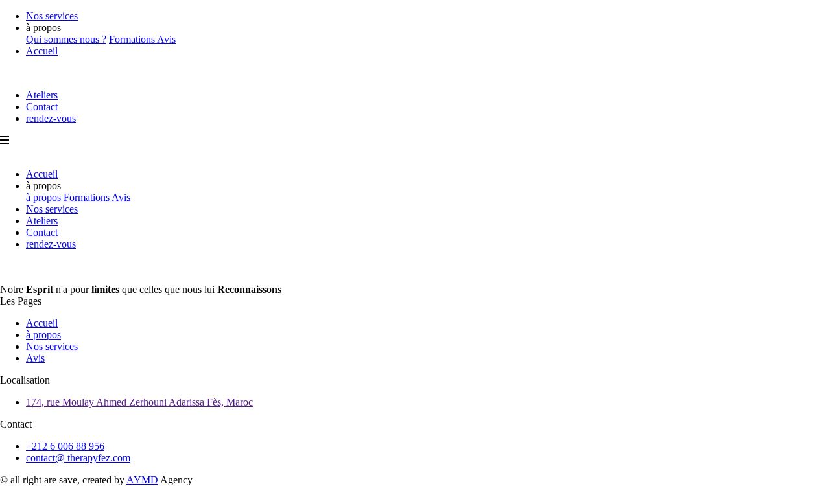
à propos (43, 197)
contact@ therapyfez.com (78, 457)
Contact (42, 106)
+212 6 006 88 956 (65, 446)
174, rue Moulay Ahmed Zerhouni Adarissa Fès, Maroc (139, 402)
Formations (133, 39)
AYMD (142, 479)
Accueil (42, 50)
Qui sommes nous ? (66, 39)
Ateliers (42, 94)
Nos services (52, 15)
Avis (166, 39)
